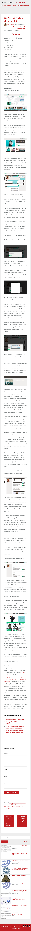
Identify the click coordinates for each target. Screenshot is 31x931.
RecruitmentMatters (5, 926)
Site (5, 783)
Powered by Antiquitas (15, 928)
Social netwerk (21, 28)
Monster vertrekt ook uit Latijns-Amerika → (22, 819)
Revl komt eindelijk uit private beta (15, 719)
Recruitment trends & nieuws (8, 5)
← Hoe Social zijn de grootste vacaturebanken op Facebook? (10, 821)
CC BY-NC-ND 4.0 (18, 926)
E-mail (6, 776)
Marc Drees (10, 24)
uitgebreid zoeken (26, 841)
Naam (6, 769)
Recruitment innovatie (23, 5)
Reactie (6, 753)
